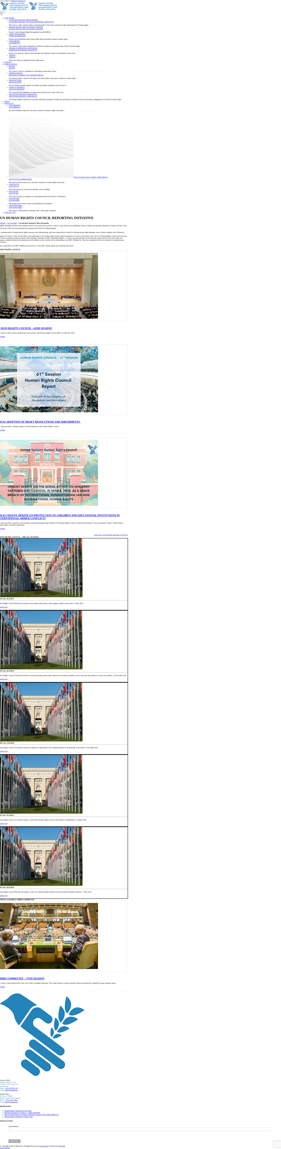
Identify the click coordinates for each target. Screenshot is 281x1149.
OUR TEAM (13, 191)
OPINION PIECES (16, 73)
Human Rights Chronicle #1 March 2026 (18, 1117)
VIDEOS (12, 55)
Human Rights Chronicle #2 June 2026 (18, 1111)
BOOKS (12, 66)
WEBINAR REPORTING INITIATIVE (23, 48)
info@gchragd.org (19, 1)
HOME (2, 223)
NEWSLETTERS (15, 80)
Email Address (13, 1126)
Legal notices (43, 1146)
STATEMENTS (14, 41)
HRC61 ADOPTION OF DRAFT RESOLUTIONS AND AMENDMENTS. (31, 1115)
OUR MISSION (14, 105)
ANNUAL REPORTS (17, 87)
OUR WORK (12, 223)
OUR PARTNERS (15, 205)
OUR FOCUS (14, 184)
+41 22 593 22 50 (11, 1088)
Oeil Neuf (61, 1146)
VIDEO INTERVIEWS (17, 34)
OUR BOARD (14, 198)
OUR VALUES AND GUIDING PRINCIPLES (91, 177)
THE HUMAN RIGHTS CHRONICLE (23, 94)
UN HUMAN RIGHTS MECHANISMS (23, 20)
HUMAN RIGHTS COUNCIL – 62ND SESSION (22, 1113)
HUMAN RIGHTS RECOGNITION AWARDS (26, 27)
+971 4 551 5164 (11, 1100)
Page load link (5, 1148)
